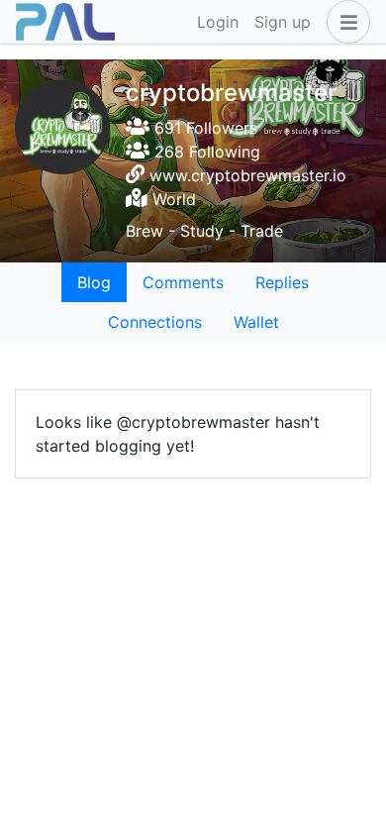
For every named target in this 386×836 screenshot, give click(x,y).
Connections (155, 322)
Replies (282, 282)
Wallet (256, 322)
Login (218, 22)
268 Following (204, 151)
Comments (183, 282)
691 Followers (203, 128)
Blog (94, 282)
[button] (344, 22)
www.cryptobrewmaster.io (247, 175)
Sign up (282, 22)
